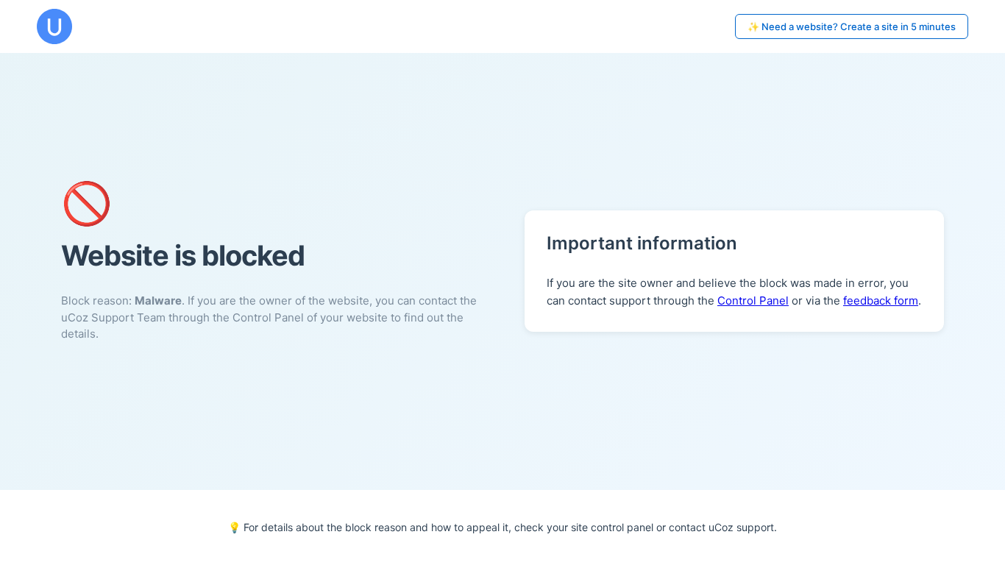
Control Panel (753, 301)
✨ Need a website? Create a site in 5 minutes (851, 26)
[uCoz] (54, 26)
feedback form (880, 301)
